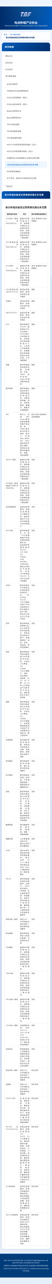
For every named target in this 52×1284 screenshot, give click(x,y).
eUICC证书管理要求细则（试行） (20, 151)
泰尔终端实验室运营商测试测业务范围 (22, 165)
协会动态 (9, 63)
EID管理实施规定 (14, 171)
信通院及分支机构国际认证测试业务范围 (23, 158)
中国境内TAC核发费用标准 (17, 91)
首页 (5, 35)
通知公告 (9, 56)
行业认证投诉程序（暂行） (18, 104)
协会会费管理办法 (14, 118)
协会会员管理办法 (14, 111)
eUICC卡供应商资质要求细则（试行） (22, 145)
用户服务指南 (15, 35)
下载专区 (9, 186)
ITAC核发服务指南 (14, 138)
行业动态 (9, 69)
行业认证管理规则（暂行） (18, 98)
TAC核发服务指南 (14, 131)
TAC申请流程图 (13, 124)
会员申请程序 (12, 84)
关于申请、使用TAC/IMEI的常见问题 (21, 178)
